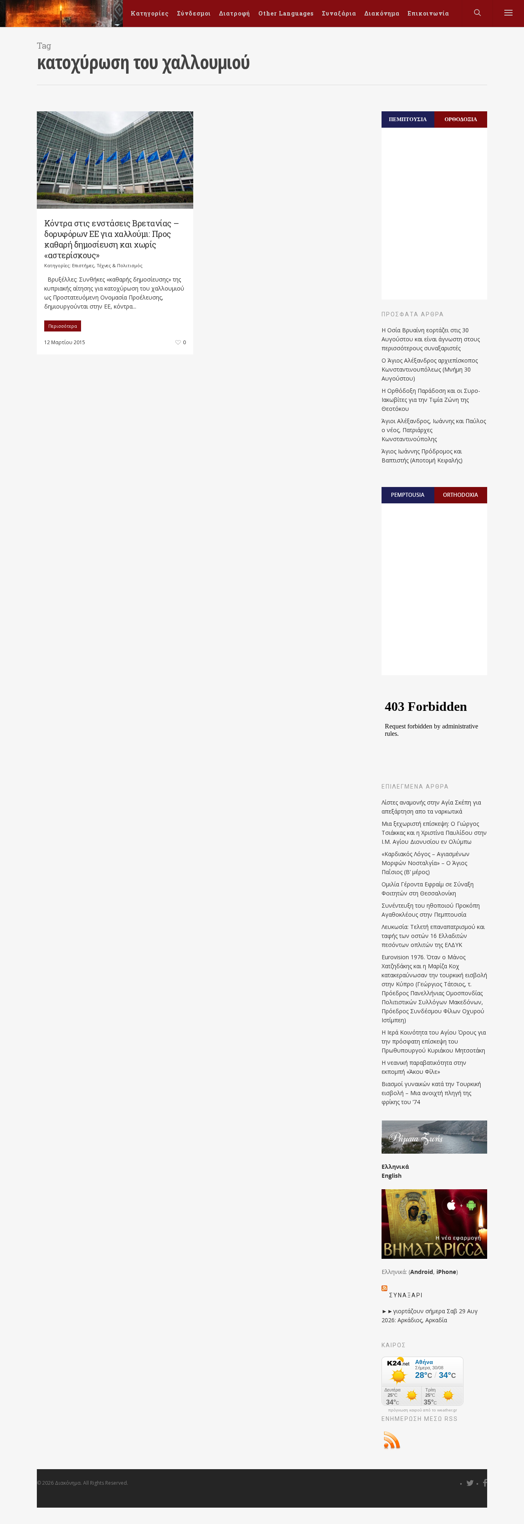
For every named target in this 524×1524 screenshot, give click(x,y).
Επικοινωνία (428, 13)
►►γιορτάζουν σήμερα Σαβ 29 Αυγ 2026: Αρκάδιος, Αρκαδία (430, 1315)
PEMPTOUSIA (408, 494)
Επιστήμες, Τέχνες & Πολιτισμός (107, 265)
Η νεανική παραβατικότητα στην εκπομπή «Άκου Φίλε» (424, 1067)
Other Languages (286, 13)
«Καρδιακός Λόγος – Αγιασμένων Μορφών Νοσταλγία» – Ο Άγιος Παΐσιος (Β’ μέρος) (426, 863)
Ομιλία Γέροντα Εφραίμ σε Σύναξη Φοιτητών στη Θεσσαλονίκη (428, 888)
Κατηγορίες (150, 13)
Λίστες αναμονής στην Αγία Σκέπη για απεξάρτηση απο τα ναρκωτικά (431, 806)
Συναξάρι (406, 1295)
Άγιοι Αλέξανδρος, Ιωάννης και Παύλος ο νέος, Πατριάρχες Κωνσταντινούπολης (434, 430)
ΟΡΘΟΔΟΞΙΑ (461, 119)
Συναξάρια (339, 13)
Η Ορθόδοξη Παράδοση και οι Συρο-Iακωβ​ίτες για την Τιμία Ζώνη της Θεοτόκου (431, 400)
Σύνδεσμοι (194, 13)
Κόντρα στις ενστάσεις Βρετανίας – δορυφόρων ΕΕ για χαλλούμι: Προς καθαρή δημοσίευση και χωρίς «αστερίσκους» (111, 239)
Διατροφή (234, 13)
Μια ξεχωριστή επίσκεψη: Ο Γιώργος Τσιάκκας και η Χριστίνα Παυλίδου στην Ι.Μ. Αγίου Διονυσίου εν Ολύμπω (434, 832)
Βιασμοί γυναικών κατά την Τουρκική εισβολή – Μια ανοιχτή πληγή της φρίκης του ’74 (431, 1093)
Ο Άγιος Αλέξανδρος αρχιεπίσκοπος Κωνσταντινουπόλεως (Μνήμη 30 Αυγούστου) (430, 369)
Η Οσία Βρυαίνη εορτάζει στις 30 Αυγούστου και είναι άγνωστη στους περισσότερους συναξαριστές (431, 339)
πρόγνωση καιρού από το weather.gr (422, 1410)
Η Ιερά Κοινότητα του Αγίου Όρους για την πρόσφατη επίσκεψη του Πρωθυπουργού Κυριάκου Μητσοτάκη (434, 1041)
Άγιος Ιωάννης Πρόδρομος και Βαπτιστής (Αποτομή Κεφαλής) (422, 455)
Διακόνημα (382, 13)
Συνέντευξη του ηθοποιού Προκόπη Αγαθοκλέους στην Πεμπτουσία (431, 910)
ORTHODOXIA (460, 494)
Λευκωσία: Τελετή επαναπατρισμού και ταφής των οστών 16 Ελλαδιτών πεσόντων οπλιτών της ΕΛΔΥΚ (433, 936)
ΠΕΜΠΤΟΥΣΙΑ (408, 119)
